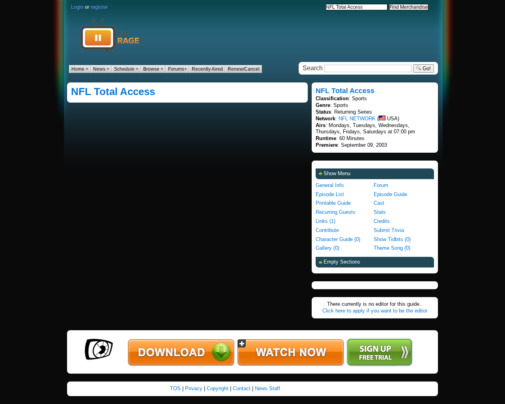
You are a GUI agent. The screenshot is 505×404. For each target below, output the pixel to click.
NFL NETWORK (357, 119)
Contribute (327, 230)
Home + (79, 69)
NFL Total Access (113, 91)
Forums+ (177, 69)
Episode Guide (390, 194)
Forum (381, 185)
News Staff (267, 388)
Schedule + (126, 69)
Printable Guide (333, 203)
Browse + (153, 69)
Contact (242, 388)
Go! (426, 68)
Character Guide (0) (338, 239)
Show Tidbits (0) (392, 239)
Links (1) (325, 221)
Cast (379, 203)
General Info (330, 185)
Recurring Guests (335, 212)
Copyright (217, 388)
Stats (380, 212)
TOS (175, 388)
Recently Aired (207, 69)
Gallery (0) (327, 248)
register (99, 7)
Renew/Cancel (244, 69)
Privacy (193, 388)
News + (101, 69)
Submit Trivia (389, 230)
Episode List (330, 194)
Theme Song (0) (392, 248)
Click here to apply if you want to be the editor (374, 311)
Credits (382, 221)
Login (77, 7)
